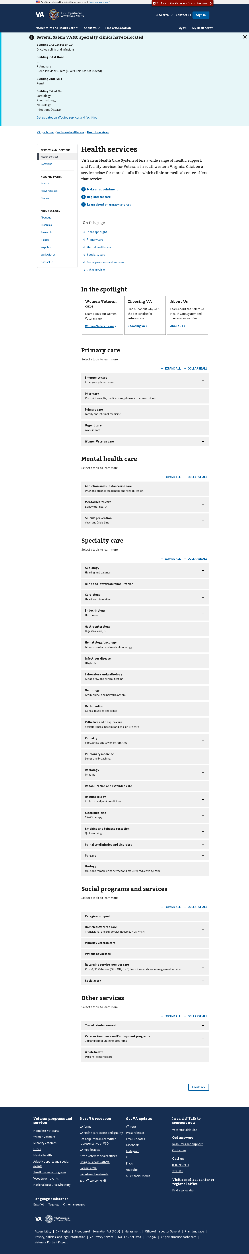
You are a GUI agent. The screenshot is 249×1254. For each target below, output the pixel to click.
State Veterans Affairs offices (98, 1156)
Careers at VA (88, 1168)
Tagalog (53, 1204)
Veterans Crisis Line (184, 1130)
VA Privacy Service (102, 1237)
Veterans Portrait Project (51, 1242)
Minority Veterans (45, 1143)
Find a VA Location (118, 28)
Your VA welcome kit (93, 1180)
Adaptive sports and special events (51, 1164)
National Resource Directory (52, 1185)
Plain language (194, 1231)
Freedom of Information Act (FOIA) (97, 1231)
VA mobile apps (90, 1150)
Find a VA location (183, 1190)
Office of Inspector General (162, 1231)
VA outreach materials (94, 1174)
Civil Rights (63, 1231)
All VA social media (138, 1176)
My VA (182, 28)
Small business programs (49, 1172)
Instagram (132, 1151)
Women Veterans (44, 1137)
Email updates (135, 1139)
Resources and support (187, 1144)
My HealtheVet (202, 28)
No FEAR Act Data (129, 1237)
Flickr (129, 1164)
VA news (131, 1126)
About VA (90, 28)
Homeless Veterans (46, 1131)
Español (38, 1204)
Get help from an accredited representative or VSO (98, 1141)
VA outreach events (46, 1178)
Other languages (74, 1204)
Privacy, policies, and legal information (60, 1237)
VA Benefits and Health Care (55, 28)
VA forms (85, 1126)
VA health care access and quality (101, 1133)
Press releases (135, 1133)
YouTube (132, 1170)
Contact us (183, 15)
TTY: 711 (177, 1171)
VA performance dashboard (179, 1237)
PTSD (37, 1149)
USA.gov (150, 1237)
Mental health (42, 1155)
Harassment (133, 1231)
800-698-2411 (180, 1165)
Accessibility (43, 1231)
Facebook (132, 1145)
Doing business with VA (95, 1162)
